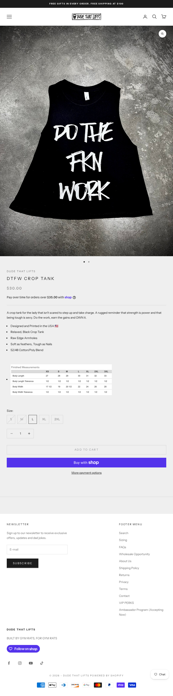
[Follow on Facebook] (9, 663)
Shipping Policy (129, 568)
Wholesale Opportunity (134, 554)
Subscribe (22, 563)
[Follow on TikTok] (42, 663)
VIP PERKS (126, 603)
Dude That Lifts (21, 271)
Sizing (123, 540)
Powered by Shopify (107, 675)
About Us (125, 561)
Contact (124, 596)
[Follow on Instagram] (20, 663)
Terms (123, 589)
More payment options (87, 473)
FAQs (122, 547)
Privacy (123, 582)
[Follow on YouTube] (31, 663)
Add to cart (86, 449)
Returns (124, 575)
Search (123, 533)
